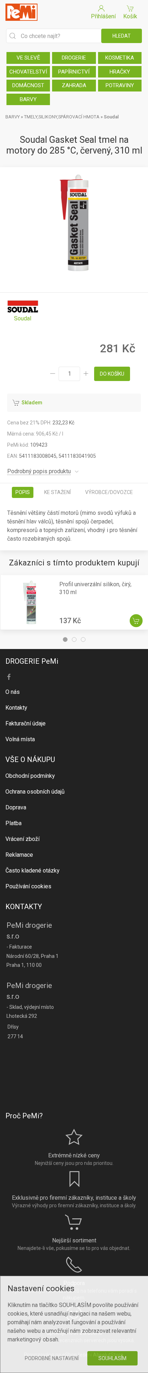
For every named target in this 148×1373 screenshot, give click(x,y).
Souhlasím (112, 1358)
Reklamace (19, 854)
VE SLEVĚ (28, 58)
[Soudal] (22, 310)
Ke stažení (57, 492)
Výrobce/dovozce (109, 492)
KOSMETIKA (119, 58)
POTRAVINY (120, 85)
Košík (130, 16)
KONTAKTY (23, 906)
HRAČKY (120, 72)
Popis (22, 492)
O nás (12, 691)
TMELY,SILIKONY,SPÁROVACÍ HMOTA (62, 116)
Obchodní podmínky (30, 775)
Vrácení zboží (22, 839)
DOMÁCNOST (28, 85)
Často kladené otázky (32, 870)
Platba (13, 823)
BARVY (28, 99)
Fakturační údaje (25, 723)
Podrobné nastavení (52, 1358)
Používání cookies (28, 886)
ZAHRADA (74, 85)
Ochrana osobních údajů (35, 791)
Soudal (111, 116)
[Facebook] (9, 677)
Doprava (15, 807)
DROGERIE (74, 58)
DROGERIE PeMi (31, 661)
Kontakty (16, 707)
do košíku (112, 374)
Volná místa (20, 739)
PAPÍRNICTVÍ (73, 72)
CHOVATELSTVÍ (28, 72)
